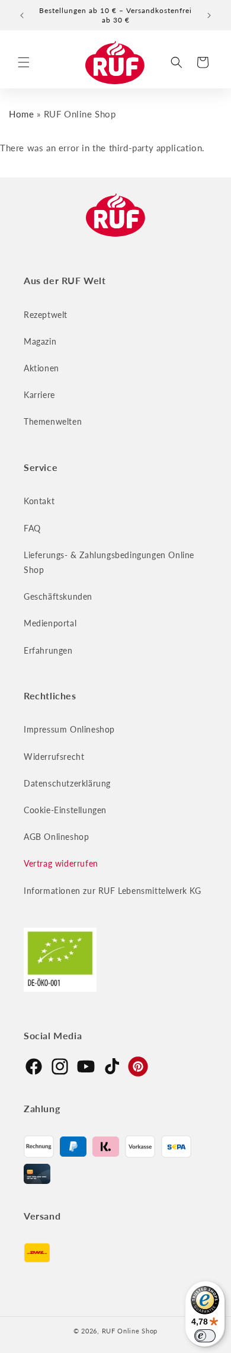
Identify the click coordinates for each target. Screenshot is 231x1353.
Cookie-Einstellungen (65, 810)
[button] (24, 62)
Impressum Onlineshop (69, 729)
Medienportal (50, 623)
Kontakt (39, 501)
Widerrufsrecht (54, 757)
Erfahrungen (48, 650)
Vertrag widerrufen (61, 863)
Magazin (40, 341)
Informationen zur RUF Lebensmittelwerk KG (112, 891)
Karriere (39, 395)
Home (21, 114)
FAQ (32, 528)
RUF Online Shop (130, 1331)
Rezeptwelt (46, 315)
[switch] (205, 1335)
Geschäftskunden (58, 596)
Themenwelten (53, 421)
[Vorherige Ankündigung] (22, 15)
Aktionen (41, 368)
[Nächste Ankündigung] (209, 15)
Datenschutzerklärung (67, 783)
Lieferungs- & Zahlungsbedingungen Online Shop (109, 562)
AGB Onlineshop (56, 837)
